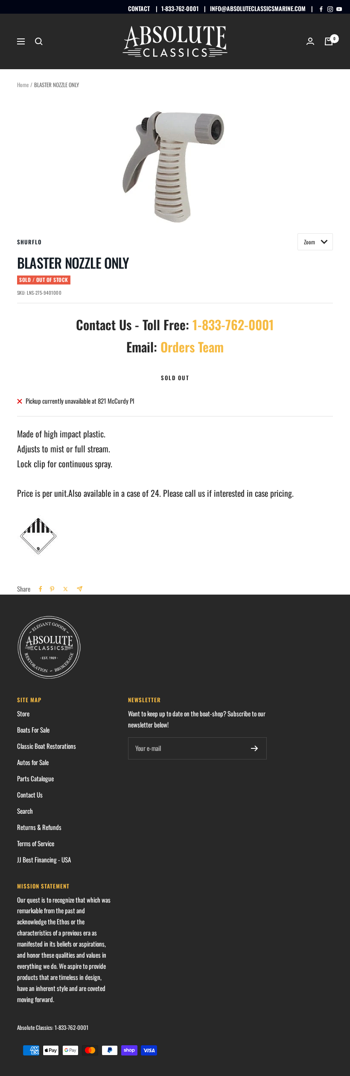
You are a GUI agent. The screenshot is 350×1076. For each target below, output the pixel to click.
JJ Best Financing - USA (44, 859)
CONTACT (139, 8)
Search (25, 810)
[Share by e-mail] (79, 589)
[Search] (39, 41)
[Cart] (328, 41)
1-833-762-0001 (179, 8)
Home (23, 84)
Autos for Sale (33, 762)
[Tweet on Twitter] (65, 589)
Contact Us (30, 794)
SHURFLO (29, 241)
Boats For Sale (33, 729)
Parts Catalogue (35, 778)
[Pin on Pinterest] (52, 589)
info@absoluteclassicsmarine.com (258, 8)
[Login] (310, 41)
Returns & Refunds (39, 827)
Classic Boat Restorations (46, 746)
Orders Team (192, 346)
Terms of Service (35, 843)
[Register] (254, 748)
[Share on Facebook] (40, 589)
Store (23, 713)
